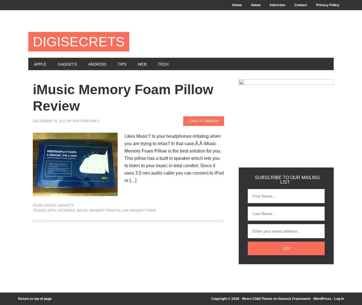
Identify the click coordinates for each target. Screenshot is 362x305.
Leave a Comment (203, 121)
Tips (122, 64)
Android (97, 64)
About (255, 5)
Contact (300, 5)
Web (142, 64)
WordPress (322, 299)
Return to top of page (35, 299)
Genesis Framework (294, 299)
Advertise (277, 5)
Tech (163, 64)
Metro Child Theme (257, 299)
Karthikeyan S (86, 121)
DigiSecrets (79, 41)
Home (237, 5)
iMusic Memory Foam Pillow (102, 210)
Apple (40, 64)
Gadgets (67, 64)
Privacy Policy (327, 5)
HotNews (66, 210)
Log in (339, 299)
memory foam (143, 210)
